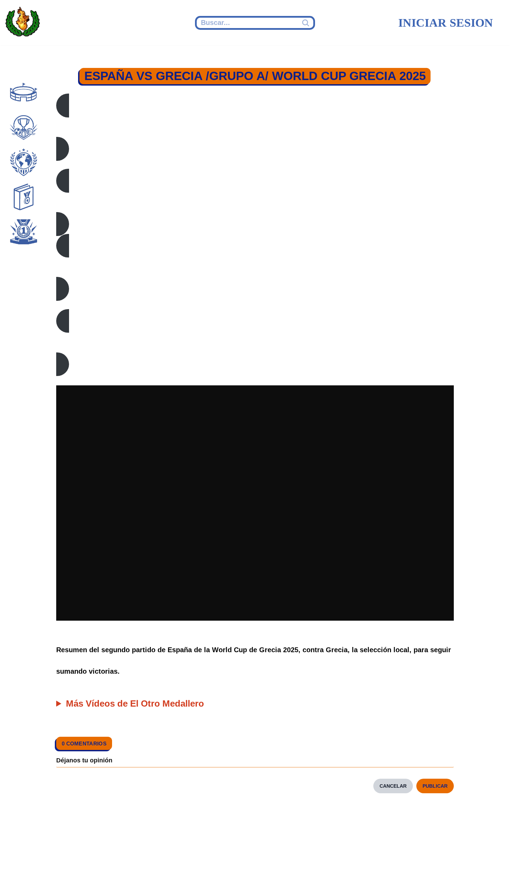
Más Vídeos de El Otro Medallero (135, 703)
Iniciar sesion (445, 22)
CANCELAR (393, 786)
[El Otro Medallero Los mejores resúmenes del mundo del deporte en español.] (22, 23)
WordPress (140, 868)
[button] (255, 127)
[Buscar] (306, 23)
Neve (15, 868)
